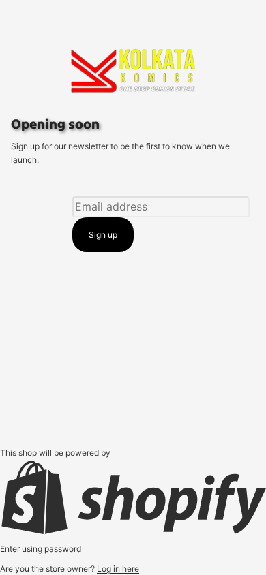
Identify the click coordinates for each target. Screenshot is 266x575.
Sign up (103, 235)
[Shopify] (133, 497)
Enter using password (40, 549)
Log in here (118, 568)
